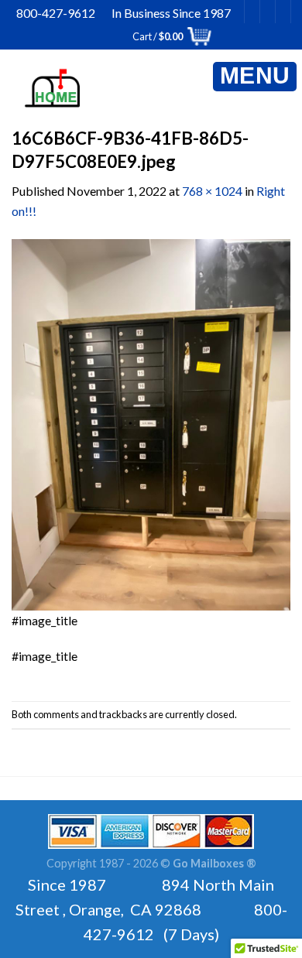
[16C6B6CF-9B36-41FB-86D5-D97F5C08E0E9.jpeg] (151, 423)
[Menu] (255, 76)
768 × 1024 (212, 190)
